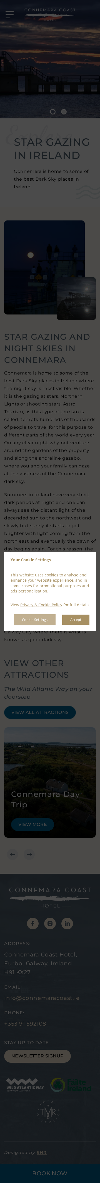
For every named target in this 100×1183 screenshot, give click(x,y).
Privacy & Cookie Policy (41, 604)
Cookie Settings (35, 619)
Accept (75, 619)
